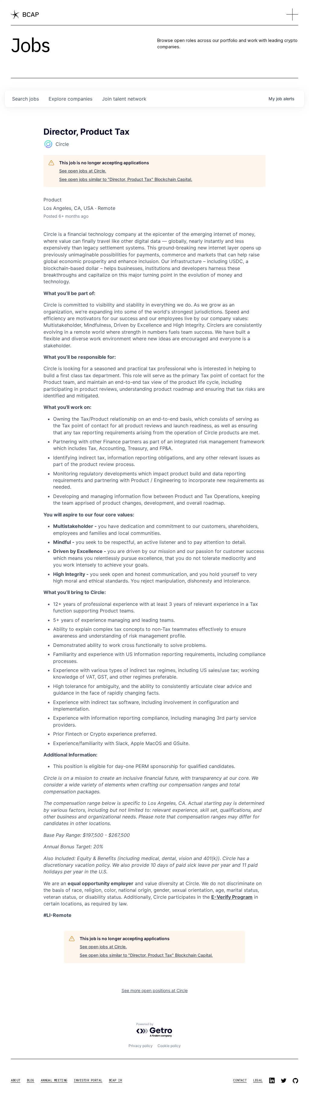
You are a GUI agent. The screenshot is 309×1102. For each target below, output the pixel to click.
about (16, 1080)
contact (240, 1080)
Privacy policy (141, 1045)
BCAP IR (115, 1080)
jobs (25, 99)
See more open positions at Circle (155, 990)
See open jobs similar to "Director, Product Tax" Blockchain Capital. (125, 179)
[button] (292, 14)
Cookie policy (169, 1045)
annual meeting (54, 1080)
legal (258, 1080)
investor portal (88, 1080)
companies (70, 99)
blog (30, 1080)
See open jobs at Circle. (82, 170)
